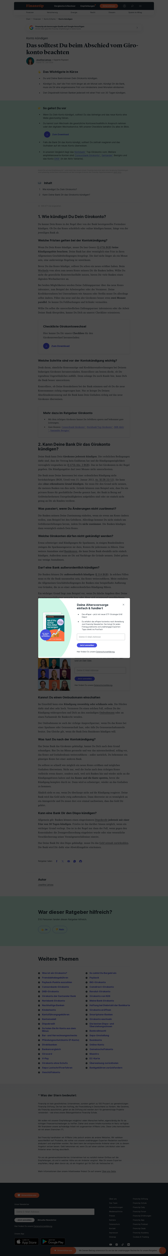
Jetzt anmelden (87, 645)
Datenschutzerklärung (105, 652)
